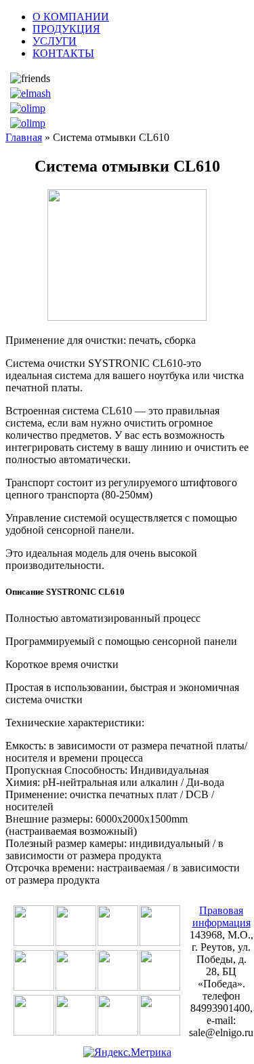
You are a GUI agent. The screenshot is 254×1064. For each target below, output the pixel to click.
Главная (23, 137)
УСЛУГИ (55, 41)
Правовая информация (221, 916)
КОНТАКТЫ (63, 53)
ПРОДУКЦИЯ (66, 29)
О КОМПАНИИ (71, 16)
